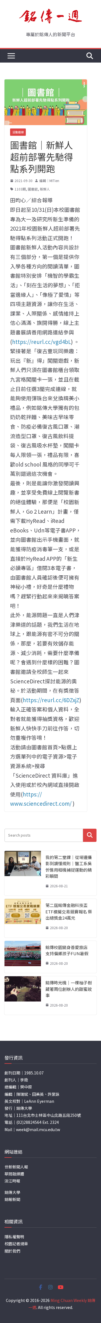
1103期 (20, 189)
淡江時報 (12, 1181)
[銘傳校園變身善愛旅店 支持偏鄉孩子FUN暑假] (22, 957)
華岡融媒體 (14, 1174)
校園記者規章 (16, 1243)
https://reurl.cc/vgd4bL (41, 341)
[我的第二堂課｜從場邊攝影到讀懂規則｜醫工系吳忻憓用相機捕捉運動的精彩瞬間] (22, 873)
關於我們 (12, 1251)
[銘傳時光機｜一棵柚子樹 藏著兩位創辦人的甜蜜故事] (22, 995)
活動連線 (18, 132)
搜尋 (89, 835)
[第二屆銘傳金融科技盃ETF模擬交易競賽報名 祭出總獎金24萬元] (22, 918)
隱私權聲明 (14, 1236)
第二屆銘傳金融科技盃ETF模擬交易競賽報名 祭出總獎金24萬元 (68, 911)
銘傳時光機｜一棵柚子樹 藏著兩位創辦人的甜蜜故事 (68, 989)
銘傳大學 (12, 1192)
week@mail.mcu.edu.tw (38, 1129)
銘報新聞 (12, 1199)
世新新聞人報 (16, 1167)
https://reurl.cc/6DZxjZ (51, 700)
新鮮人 (45, 189)
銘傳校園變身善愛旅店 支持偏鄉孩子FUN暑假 (66, 950)
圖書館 (33, 189)
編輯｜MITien (49, 180)
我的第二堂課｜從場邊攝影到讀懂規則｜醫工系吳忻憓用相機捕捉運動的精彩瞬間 (68, 866)
